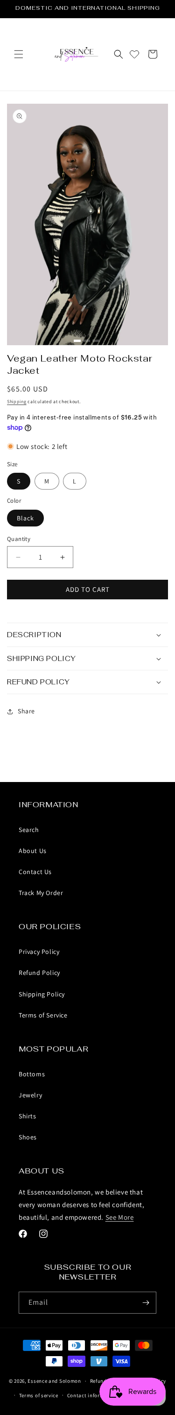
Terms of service (38, 1395)
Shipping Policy (42, 994)
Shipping (17, 401)
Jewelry (30, 1095)
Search (29, 829)
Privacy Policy (39, 951)
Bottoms (32, 1074)
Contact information (92, 1395)
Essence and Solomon (54, 1381)
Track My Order (41, 893)
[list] (87, 225)
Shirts (27, 1116)
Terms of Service (43, 1015)
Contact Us (35, 871)
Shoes (28, 1137)
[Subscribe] (145, 1303)
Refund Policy (39, 972)
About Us (33, 850)
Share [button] (26, 711)
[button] (18, 54)
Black (25, 518)
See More (119, 1217)
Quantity (18, 539)
